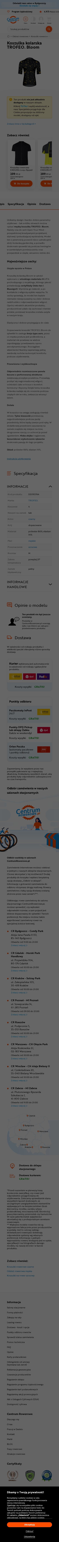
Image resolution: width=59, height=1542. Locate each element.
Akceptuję (29, 1524)
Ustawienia (29, 1536)
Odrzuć (29, 1531)
